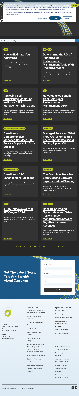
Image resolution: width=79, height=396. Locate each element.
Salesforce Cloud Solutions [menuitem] (35, 365)
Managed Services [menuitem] (61, 365)
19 (48, 247)
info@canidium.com (8, 338)
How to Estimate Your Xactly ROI (17, 56)
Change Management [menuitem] (62, 310)
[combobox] (37, 40)
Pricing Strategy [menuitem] (32, 328)
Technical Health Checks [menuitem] (63, 349)
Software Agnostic (48, 128)
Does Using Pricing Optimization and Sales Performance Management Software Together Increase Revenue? (57, 217)
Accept (55, 18)
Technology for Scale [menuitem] (34, 347)
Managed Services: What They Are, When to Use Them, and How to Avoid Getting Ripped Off (59, 138)
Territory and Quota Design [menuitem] (35, 344)
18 (44, 247)
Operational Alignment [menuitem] (63, 308)
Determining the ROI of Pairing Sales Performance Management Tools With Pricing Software (58, 61)
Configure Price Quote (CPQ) (11, 169)
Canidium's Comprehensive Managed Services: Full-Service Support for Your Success (19, 140)
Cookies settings (42, 18)
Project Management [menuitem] (62, 333)
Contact (74, 5)
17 (39, 247)
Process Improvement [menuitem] (62, 314)
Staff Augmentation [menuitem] (61, 329)
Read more (7, 80)
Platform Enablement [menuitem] (62, 347)
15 (30, 247)
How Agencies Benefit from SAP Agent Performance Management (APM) (57, 100)
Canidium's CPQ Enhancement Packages (18, 176)
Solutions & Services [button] (42, 5)
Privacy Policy (21, 388)
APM (45, 90)
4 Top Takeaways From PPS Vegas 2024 (18, 210)
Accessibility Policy (30, 388)
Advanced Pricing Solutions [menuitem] (36, 355)
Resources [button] (55, 5)
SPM (45, 49)
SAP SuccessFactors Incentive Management (14, 128)
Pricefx (6, 203)
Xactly (5, 49)
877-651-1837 (6, 336)
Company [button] (65, 5)
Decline (67, 18)
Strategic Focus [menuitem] (32, 308)
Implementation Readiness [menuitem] (63, 317)
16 (35, 247)
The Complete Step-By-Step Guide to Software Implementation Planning (58, 178)
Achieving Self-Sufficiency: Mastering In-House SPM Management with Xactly (19, 100)
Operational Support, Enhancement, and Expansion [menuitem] (62, 323)
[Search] (77, 40)
